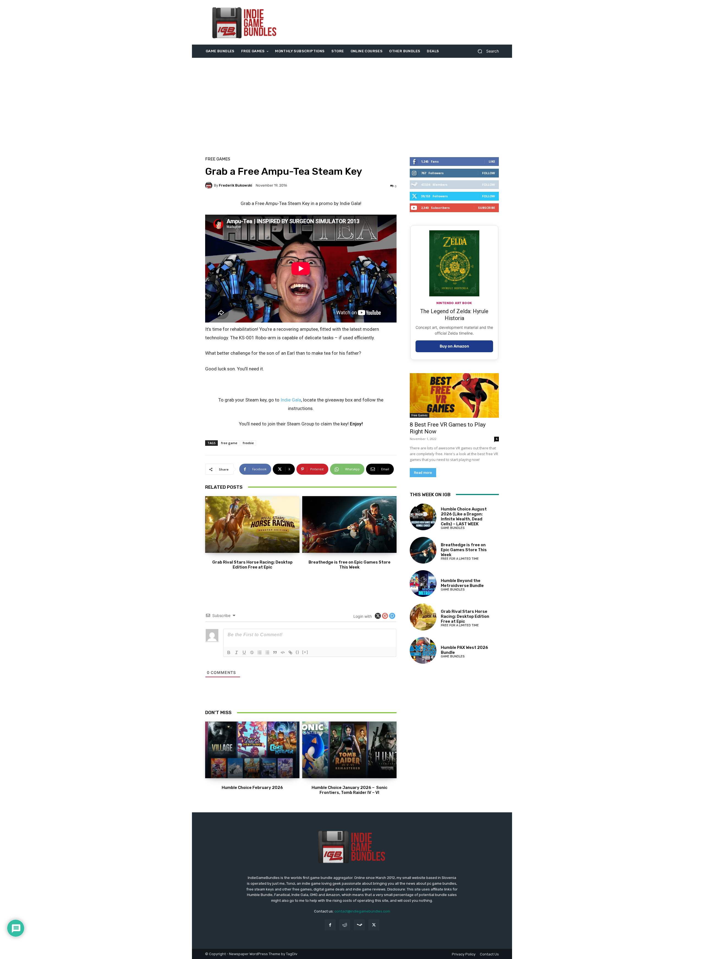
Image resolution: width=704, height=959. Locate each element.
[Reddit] (344, 925)
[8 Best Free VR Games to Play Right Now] (454, 395)
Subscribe (486, 208)
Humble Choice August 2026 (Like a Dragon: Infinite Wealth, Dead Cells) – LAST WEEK (464, 516)
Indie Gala (290, 400)
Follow (488, 173)
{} (297, 652)
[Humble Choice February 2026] (252, 750)
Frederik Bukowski (235, 185)
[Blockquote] (275, 652)
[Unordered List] (267, 652)
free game (229, 443)
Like (492, 161)
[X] (374, 925)
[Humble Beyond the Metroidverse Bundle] (423, 583)
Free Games (217, 159)
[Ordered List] (259, 652)
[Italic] (236, 652)
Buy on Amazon (454, 346)
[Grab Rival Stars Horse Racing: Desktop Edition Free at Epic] (252, 524)
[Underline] (244, 652)
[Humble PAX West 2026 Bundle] (423, 650)
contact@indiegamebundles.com (362, 911)
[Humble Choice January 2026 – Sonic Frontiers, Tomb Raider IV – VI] (349, 750)
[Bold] (229, 652)
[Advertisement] (398, 22)
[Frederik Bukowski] (209, 185)
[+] (305, 652)
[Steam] (359, 925)
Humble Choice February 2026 (252, 787)
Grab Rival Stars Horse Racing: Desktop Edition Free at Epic (252, 565)
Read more (423, 473)
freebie (248, 443)
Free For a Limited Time (460, 558)
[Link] (290, 652)
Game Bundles (452, 527)
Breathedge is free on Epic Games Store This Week (350, 565)
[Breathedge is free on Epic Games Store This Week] (349, 524)
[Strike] (252, 652)
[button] (486, 51)
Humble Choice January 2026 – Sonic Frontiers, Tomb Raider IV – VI (349, 790)
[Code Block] (283, 652)
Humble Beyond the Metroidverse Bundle (462, 583)
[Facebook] (330, 925)
